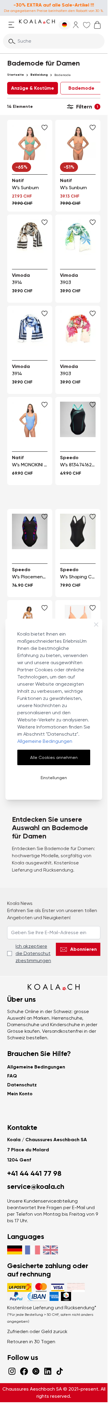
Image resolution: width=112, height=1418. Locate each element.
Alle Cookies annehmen (54, 757)
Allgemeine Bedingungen (44, 741)
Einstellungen (54, 777)
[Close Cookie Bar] (96, 624)
